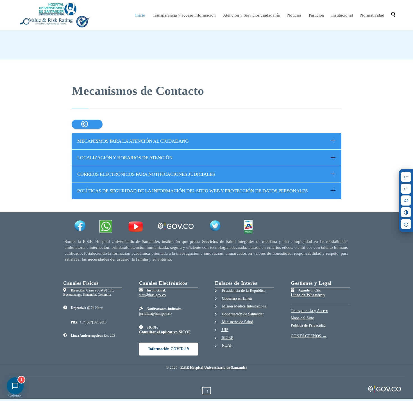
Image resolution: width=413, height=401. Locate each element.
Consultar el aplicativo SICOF (165, 332)
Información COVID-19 (168, 349)
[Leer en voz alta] (406, 200)
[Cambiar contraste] (406, 212)
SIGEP (227, 338)
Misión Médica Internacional (244, 306)
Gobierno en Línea (236, 298)
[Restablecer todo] (406, 224)
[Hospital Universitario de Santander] (56, 15)
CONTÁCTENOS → (309, 336)
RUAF (226, 345)
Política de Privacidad (308, 325)
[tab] (206, 141)
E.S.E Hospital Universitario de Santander (213, 367)
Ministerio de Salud (237, 322)
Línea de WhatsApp (308, 295)
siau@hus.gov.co (152, 295)
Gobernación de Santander (242, 314)
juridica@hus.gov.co (155, 313)
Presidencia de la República (243, 290)
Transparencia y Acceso (309, 311)
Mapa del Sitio (302, 318)
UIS (224, 330)
